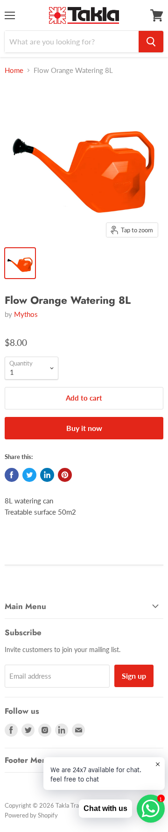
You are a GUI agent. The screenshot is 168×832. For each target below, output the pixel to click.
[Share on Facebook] (12, 475)
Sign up (134, 675)
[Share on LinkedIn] (47, 475)
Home (14, 70)
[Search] (151, 41)
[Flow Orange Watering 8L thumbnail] (20, 263)
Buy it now (84, 427)
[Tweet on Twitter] (29, 475)
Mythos (26, 314)
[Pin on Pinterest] (65, 475)
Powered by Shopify (31, 815)
